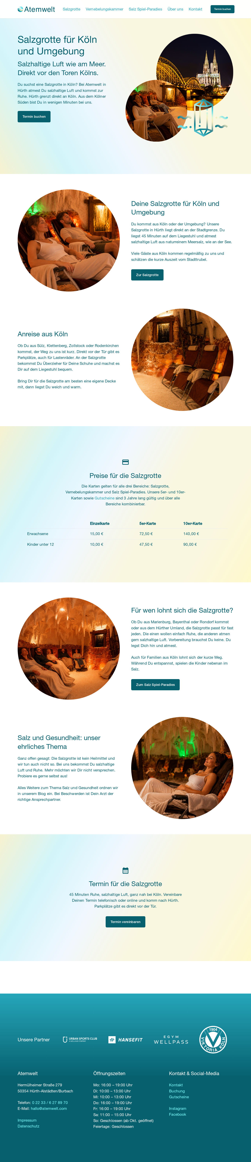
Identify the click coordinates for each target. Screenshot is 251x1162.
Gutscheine (104, 498)
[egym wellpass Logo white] (171, 1040)
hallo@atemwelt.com (49, 1108)
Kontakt (176, 1085)
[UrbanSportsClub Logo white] (80, 1040)
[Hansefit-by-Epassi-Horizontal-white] (125, 1039)
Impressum (27, 1120)
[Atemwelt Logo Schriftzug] (36, 9)
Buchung (177, 1091)
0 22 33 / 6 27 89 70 (50, 1102)
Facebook (177, 1114)
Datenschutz (29, 1126)
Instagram (177, 1108)
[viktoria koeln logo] (216, 1039)
